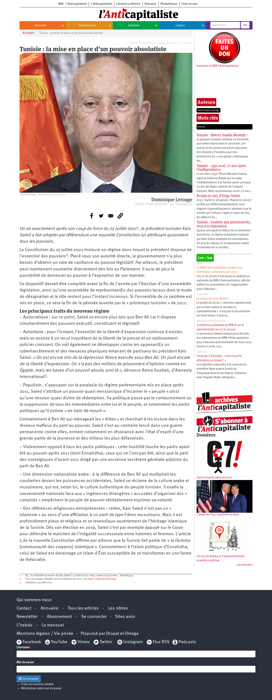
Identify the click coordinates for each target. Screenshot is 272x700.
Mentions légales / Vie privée (45, 633)
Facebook (31, 642)
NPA (199, 263)
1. (20, 575)
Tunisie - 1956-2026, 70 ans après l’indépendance (221, 167)
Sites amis (125, 617)
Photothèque (168, 4)
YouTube (59, 642)
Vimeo (83, 642)
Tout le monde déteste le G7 (214, 477)
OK (245, 25)
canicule (202, 351)
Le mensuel (53, 625)
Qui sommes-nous (34, 600)
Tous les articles (83, 608)
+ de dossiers (243, 565)
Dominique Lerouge (208, 110)
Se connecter (94, 617)
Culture (172, 27)
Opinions (126, 27)
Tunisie (201, 127)
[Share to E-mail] (111, 216)
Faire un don (189, 4)
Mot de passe (25, 662)
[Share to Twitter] (101, 216)
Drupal (112, 633)
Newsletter (27, 617)
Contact (24, 608)
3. (20, 582)
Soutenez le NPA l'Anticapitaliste (218, 66)
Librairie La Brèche (128, 4)
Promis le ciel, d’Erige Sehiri (218, 195)
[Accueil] (136, 14)
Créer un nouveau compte (37, 684)
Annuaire (49, 608)
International (80, 27)
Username (23, 647)
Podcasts (150, 4)
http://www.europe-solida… (104, 575)
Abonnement (59, 617)
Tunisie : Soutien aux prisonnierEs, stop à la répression (224, 224)
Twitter (106, 642)
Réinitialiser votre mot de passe (41, 688)
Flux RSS (161, 642)
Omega (132, 633)
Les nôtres (118, 608)
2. (21, 579)
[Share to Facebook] (92, 216)
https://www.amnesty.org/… (103, 579)
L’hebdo (24, 625)
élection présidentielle (211, 321)
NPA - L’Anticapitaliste (72, 4)
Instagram (133, 642)
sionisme (202, 294)
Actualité (33, 27)
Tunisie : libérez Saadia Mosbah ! (222, 135)
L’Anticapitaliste (101, 4)
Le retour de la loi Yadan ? (213, 298)
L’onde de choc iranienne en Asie (218, 514)
